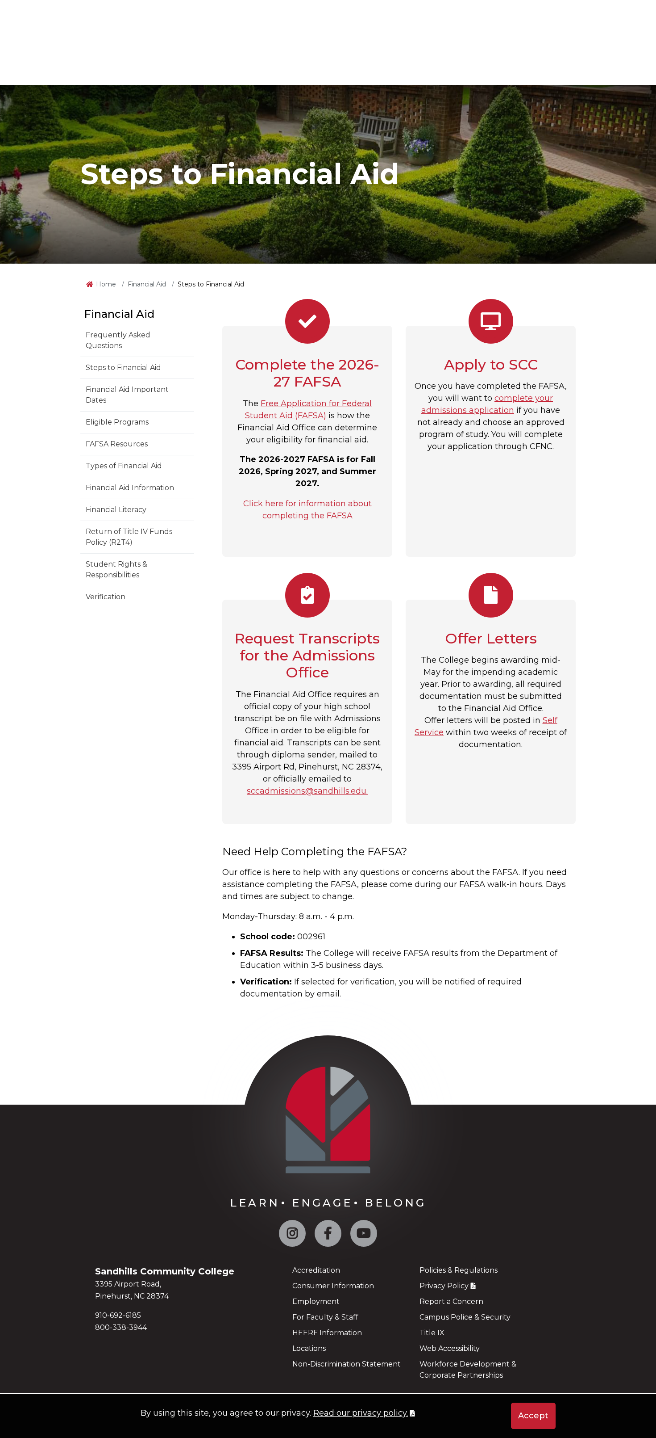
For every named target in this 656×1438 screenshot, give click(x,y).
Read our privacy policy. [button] (360, 1413)
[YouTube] (363, 1235)
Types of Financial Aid (124, 466)
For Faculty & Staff (325, 1317)
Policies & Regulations (458, 1270)
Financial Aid (147, 284)
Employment (316, 1301)
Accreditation (316, 1270)
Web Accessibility (449, 1348)
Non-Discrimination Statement (346, 1364)
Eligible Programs (117, 422)
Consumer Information (333, 1286)
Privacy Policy (444, 1286)
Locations (309, 1348)
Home (106, 284)
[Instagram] (292, 1235)
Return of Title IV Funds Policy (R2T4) (129, 537)
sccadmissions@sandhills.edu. (307, 791)
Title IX (431, 1333)
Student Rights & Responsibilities (116, 569)
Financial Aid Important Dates (127, 394)
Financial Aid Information (130, 488)
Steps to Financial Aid (123, 367)
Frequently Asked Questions (118, 340)
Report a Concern (451, 1301)
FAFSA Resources (117, 444)
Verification (105, 597)
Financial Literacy (116, 509)
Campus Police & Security (465, 1317)
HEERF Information (327, 1333)
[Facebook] (328, 1235)
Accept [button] (533, 1416)
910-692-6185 (118, 1315)
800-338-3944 (121, 1327)
